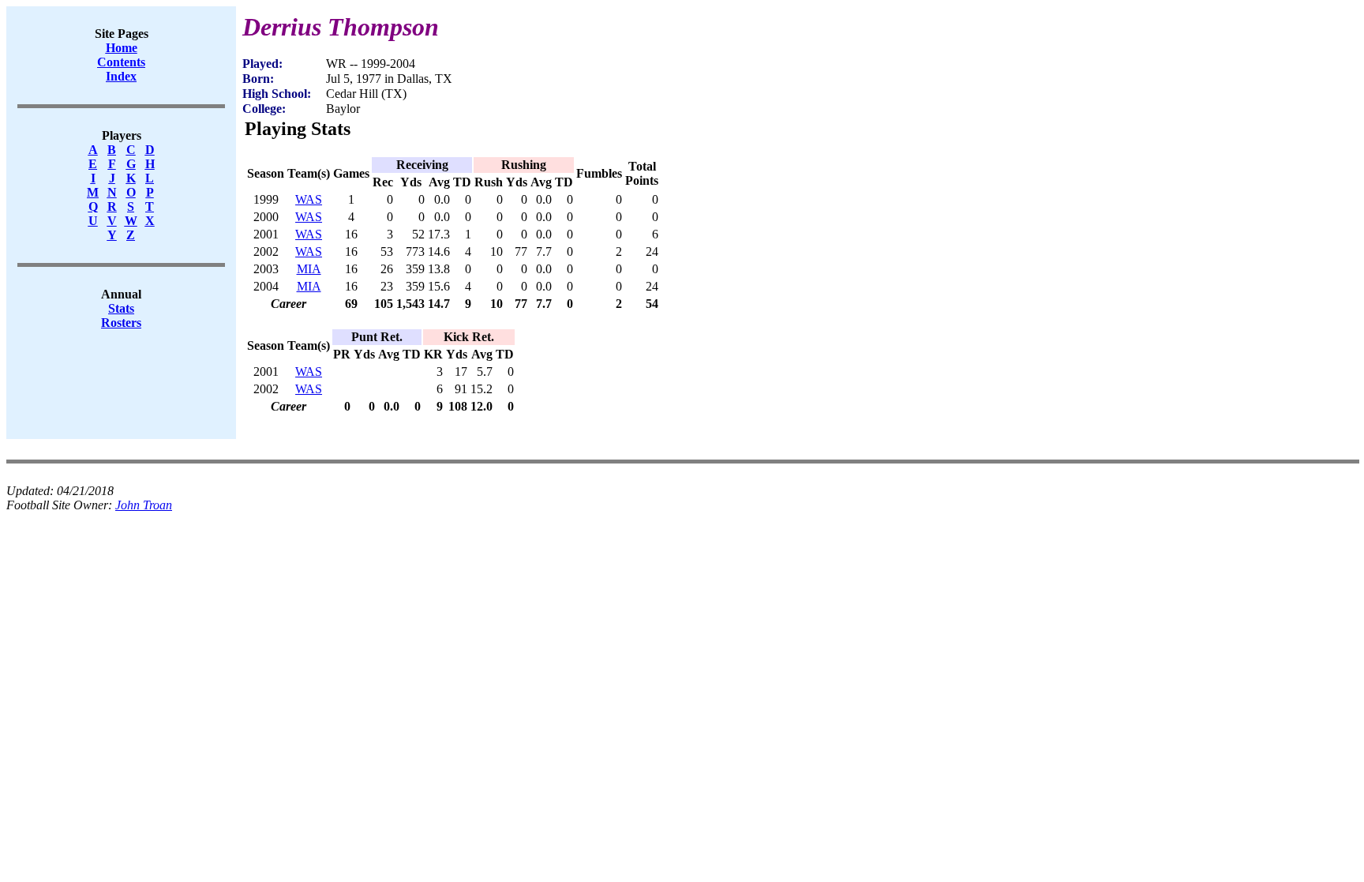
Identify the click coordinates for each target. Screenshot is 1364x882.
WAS (308, 199)
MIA (309, 269)
